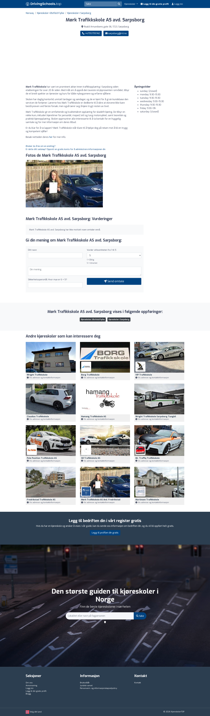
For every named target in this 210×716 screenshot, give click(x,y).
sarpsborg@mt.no (117, 33)
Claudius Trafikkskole (38, 416)
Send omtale (115, 281)
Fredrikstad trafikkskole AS (41, 499)
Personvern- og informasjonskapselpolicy (98, 688)
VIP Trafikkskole (143, 374)
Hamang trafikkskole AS (93, 416)
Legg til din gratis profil (156, 4)
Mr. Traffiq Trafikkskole (147, 458)
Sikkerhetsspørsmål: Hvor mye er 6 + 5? (47, 279)
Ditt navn (32, 250)
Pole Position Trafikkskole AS (42, 458)
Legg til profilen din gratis (105, 532)
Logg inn (178, 4)
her (51, 137)
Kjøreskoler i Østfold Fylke (50, 13)
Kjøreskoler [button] (130, 4)
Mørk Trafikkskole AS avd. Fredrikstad (100, 499)
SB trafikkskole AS (90, 458)
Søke (141, 615)
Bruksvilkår (85, 682)
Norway (30, 13)
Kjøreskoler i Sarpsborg (79, 13)
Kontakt (137, 682)
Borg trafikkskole (90, 374)
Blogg (28, 694)
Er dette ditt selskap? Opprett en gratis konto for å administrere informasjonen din (65, 149)
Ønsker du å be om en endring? (40, 146)
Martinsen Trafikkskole (147, 499)
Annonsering (31, 685)
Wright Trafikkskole (37, 374)
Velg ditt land (35, 712)
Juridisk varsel (86, 685)
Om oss (29, 682)
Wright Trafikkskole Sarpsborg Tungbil (155, 416)
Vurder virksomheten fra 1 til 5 (101, 250)
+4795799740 (92, 33)
